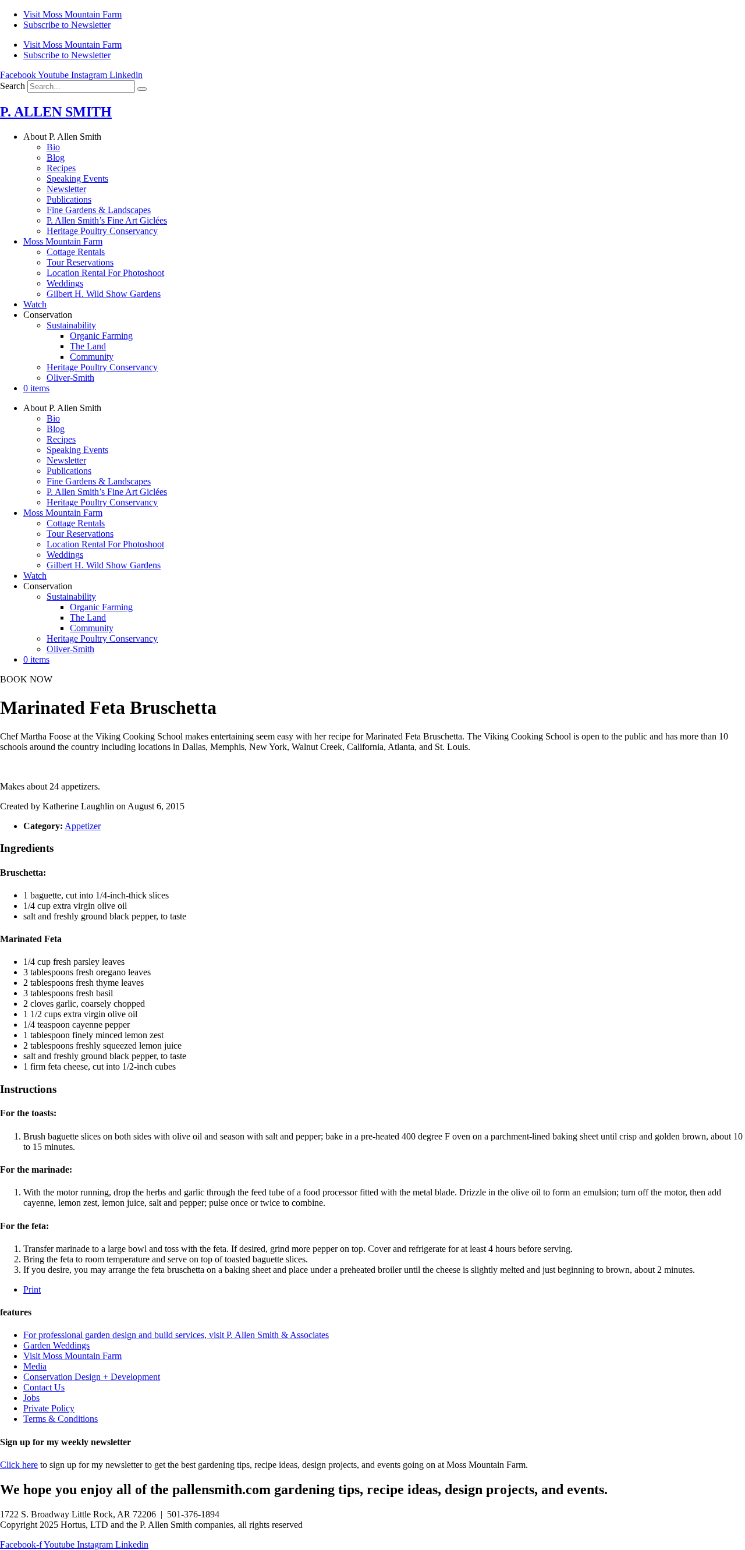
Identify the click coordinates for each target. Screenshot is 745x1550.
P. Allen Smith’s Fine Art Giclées (107, 220)
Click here (19, 1465)
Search (12, 86)
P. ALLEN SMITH (56, 111)
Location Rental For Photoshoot (105, 273)
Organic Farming (101, 336)
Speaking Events (77, 178)
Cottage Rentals (76, 252)
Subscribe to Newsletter (67, 25)
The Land (88, 346)
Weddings (65, 283)
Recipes (61, 168)
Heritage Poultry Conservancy (102, 231)
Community (91, 357)
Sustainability (71, 325)
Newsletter (66, 189)
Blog (56, 157)
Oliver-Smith (70, 378)
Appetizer (83, 826)
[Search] (142, 89)
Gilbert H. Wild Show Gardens (104, 294)
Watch (35, 304)
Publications (69, 199)
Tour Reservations (80, 262)
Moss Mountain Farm (62, 241)
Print (32, 1289)
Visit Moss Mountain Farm (72, 14)
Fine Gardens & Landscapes (99, 210)
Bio (53, 147)
